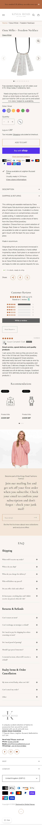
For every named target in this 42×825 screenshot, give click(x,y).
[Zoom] (38, 41)
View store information (16, 180)
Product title (5, 414)
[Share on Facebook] (20, 277)
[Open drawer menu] (3, 15)
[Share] (13, 277)
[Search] (33, 15)
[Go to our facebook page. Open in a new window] (4, 751)
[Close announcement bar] (38, 4)
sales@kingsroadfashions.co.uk (16, 744)
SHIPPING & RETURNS (11, 196)
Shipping (16, 134)
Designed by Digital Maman (25, 804)
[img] (7, 338)
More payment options (21, 157)
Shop (4, 761)
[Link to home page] (10, 715)
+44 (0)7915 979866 (18, 746)
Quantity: (5, 117)
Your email (9, 518)
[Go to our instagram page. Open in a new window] (10, 751)
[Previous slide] (3, 58)
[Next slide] (38, 58)
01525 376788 (13, 742)
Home (4, 23)
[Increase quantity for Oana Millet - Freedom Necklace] (12, 122)
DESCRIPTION (8, 189)
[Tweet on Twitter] (27, 277)
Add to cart (21, 142)
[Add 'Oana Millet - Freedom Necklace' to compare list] (20, 121)
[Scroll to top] (21, 811)
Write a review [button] (21, 320)
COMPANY (6, 769)
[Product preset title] (10, 401)
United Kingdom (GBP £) (15, 778)
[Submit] (36, 517)
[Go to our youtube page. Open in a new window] (16, 751)
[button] (13, 81)
